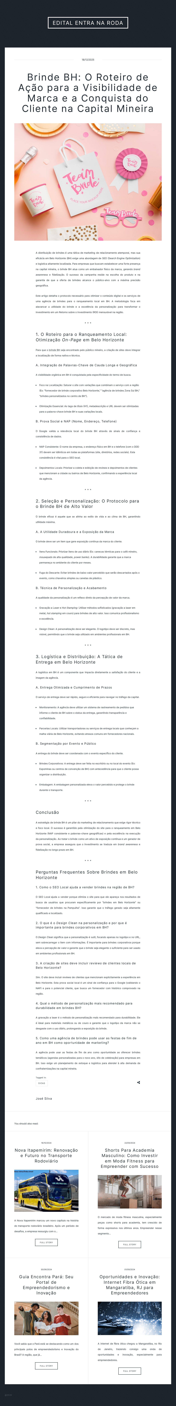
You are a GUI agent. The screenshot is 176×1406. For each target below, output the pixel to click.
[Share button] (138, 1082)
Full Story (46, 1242)
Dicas (41, 1083)
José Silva (44, 1098)
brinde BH (54, 350)
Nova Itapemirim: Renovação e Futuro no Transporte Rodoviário (46, 1155)
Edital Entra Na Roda (88, 23)
